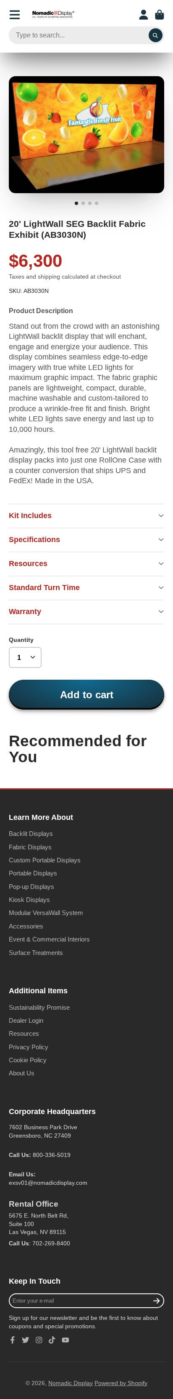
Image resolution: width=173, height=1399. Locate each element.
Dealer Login (26, 1020)
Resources (24, 1033)
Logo (53, 15)
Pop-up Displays (31, 886)
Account (144, 15)
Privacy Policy (28, 1047)
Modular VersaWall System (46, 912)
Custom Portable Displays (45, 860)
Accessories (26, 926)
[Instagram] (39, 1340)
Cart (160, 15)
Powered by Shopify (120, 1383)
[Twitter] (25, 1340)
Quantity (21, 639)
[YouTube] (65, 1340)
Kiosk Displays (29, 899)
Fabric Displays (30, 847)
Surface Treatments (36, 952)
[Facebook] (12, 1340)
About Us (21, 1073)
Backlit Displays (31, 833)
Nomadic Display (70, 1383)
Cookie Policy (28, 1060)
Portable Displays (33, 873)
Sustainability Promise (39, 1007)
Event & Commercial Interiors (49, 939)
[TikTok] (52, 1340)
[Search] (156, 35)
